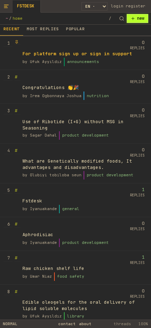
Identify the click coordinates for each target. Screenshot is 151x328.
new (140, 18)
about (85, 323)
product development (85, 135)
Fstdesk (32, 201)
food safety (70, 276)
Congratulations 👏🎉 (50, 87)
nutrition (98, 95)
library (75, 316)
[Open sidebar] (6, 6)
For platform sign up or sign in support (77, 54)
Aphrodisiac (37, 235)
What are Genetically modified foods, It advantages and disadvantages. (77, 164)
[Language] (94, 6)
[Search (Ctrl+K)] (121, 18)
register (135, 6)
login (117, 6)
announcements (83, 61)
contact (67, 323)
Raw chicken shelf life (53, 268)
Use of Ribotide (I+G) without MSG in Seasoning (73, 125)
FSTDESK (25, 6)
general (70, 208)
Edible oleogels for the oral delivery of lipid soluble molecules (78, 305)
